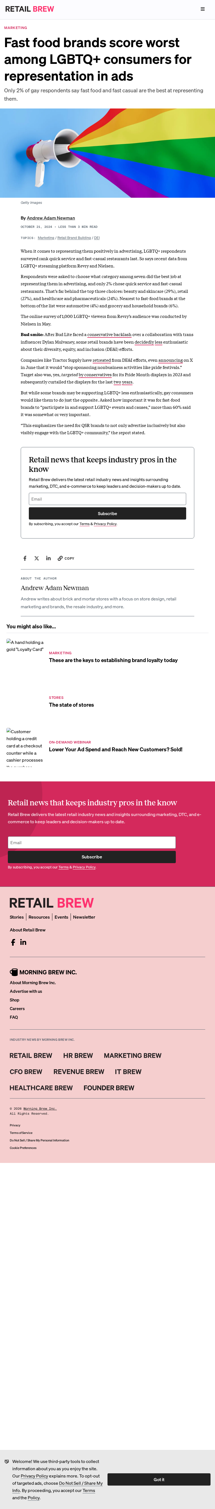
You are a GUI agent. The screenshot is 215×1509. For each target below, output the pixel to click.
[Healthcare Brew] (41, 1087)
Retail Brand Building (74, 237)
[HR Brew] (78, 1055)
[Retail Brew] (31, 1055)
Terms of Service (21, 1133)
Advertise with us (26, 991)
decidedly (144, 342)
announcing (170, 360)
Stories (17, 917)
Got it (159, 1479)
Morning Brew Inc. (40, 1108)
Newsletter (84, 917)
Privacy (15, 1125)
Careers (17, 1008)
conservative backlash (109, 334)
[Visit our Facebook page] (13, 942)
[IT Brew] (128, 1071)
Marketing (46, 237)
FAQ (14, 1017)
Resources (39, 917)
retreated (102, 360)
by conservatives (95, 374)
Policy (33, 1497)
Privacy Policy (34, 1476)
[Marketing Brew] (133, 1055)
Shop (14, 1000)
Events (61, 917)
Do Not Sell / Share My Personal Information (39, 1140)
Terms (89, 1490)
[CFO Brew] (26, 1071)
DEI (97, 237)
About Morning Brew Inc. (33, 982)
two (117, 381)
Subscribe (107, 513)
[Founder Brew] (109, 1087)
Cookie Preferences (23, 1148)
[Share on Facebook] (25, 558)
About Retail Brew (28, 930)
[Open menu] (202, 9)
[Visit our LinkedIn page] (23, 942)
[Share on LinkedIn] (48, 558)
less (158, 342)
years (127, 381)
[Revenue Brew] (79, 1071)
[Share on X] (36, 558)
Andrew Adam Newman (51, 218)
